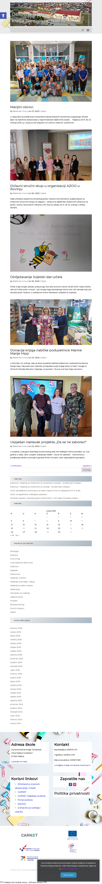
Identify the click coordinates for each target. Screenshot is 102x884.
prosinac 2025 (16, 658)
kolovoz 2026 (16, 628)
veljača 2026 (15, 651)
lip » (17, 535)
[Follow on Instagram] (74, 784)
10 (71, 521)
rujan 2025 (15, 670)
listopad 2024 (16, 712)
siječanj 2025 (16, 700)
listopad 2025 (16, 666)
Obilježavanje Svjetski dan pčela (36, 277)
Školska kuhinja (17, 604)
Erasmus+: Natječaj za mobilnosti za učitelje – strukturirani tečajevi (40, 487)
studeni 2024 (16, 708)
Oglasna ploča (16, 597)
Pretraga (86, 470)
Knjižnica (14, 566)
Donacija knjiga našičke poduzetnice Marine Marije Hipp (46, 351)
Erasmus (14, 555)
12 (12, 525)
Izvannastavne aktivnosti (21, 563)
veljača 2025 (15, 697)
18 (82, 525)
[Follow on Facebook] (70, 784)
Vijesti (43, 111)
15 (47, 525)
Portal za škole (25, 800)
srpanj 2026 (15, 632)
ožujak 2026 (15, 647)
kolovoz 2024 (16, 719)
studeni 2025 (16, 662)
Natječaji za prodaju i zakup (22, 582)
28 (36, 532)
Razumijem (68, 875)
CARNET (22, 792)
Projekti (13, 601)
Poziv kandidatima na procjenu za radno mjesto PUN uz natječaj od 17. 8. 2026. (45, 491)
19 (12, 528)
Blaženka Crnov (20, 111)
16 (59, 525)
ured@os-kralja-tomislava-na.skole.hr (72, 765)
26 (12, 532)
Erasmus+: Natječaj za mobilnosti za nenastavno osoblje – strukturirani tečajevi (45, 483)
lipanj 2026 (15, 636)
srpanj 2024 (15, 723)
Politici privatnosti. (69, 869)
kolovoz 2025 (16, 674)
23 (59, 528)
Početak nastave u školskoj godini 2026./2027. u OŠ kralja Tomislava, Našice (44, 498)
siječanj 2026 (16, 655)
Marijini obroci (21, 107)
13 (24, 525)
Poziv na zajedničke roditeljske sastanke (28, 494)
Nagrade (14, 570)
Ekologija (14, 551)
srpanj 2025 (15, 678)
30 (59, 532)
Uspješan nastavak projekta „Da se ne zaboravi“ (48, 442)
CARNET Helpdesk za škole (31, 796)
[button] (3, 15)
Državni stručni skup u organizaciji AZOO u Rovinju (45, 187)
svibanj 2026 (16, 639)
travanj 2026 (15, 643)
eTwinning (15, 559)
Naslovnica (15, 574)
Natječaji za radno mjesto (21, 585)
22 (48, 528)
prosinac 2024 (16, 704)
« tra (12, 535)
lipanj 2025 (15, 681)
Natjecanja (15, 589)
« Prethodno (15, 466)
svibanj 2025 (16, 685)
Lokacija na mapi (19, 761)
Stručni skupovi (17, 608)
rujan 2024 (15, 716)
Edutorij (22, 804)
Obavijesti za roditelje (20, 593)
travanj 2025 (15, 689)
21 (35, 528)
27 (24, 532)
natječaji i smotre (18, 578)
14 (36, 525)
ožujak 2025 (15, 693)
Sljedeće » (87, 466)
